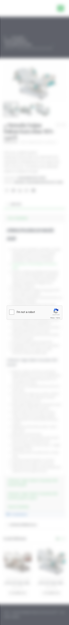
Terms (58, 318)
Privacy (52, 318)
